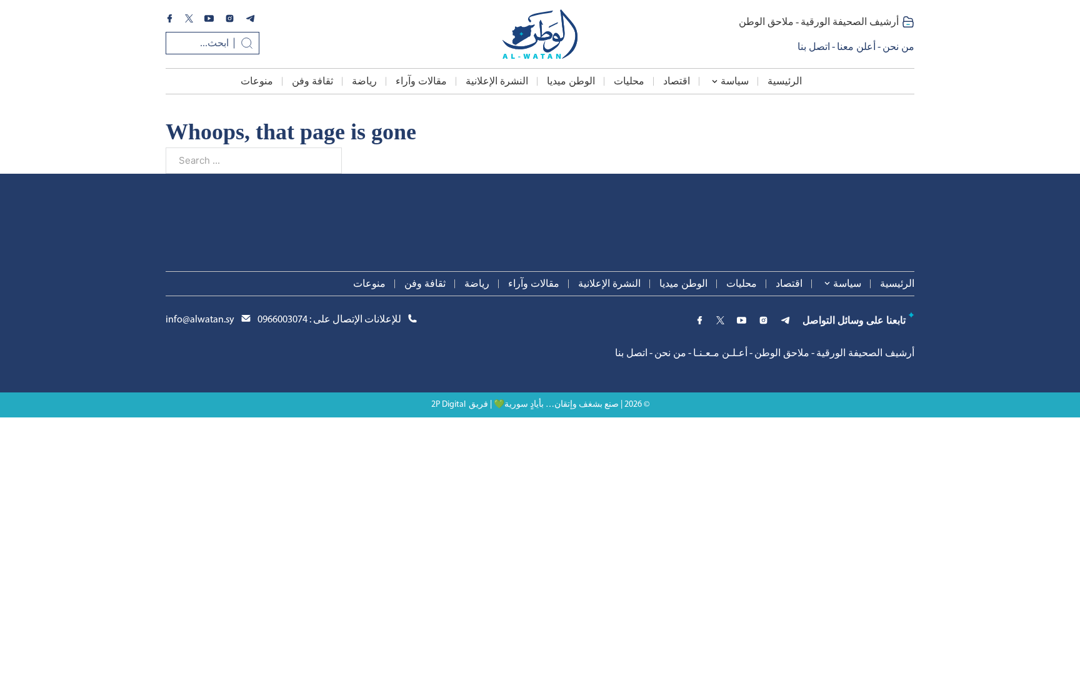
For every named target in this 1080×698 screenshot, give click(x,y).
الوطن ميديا (571, 81)
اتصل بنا (814, 46)
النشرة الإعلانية (497, 81)
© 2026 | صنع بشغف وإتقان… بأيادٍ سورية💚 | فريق (559, 404)
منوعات (257, 81)
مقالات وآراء (421, 81)
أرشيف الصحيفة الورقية (850, 21)
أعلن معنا (856, 46)
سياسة (735, 81)
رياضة (364, 81)
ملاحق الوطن (766, 21)
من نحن (898, 46)
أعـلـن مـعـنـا (720, 352)
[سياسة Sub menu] (715, 81)
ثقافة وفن (312, 81)
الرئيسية (785, 81)
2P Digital (448, 404)
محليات (629, 81)
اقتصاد (676, 81)
